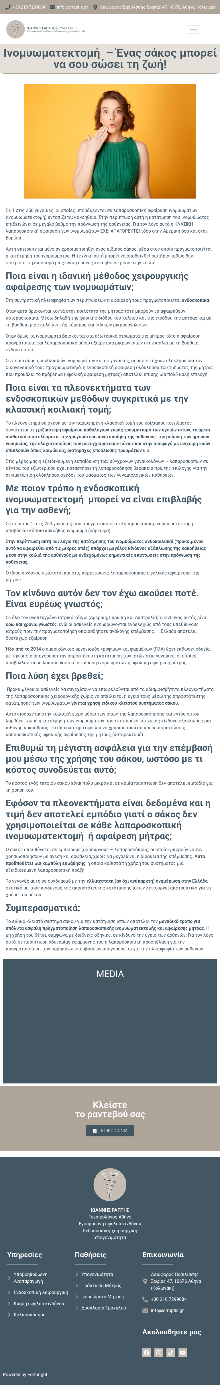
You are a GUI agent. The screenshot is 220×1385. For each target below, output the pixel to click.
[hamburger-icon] (193, 29)
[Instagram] (158, 1352)
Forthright (37, 1374)
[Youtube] (182, 1352)
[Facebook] (146, 1352)
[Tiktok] (170, 1352)
